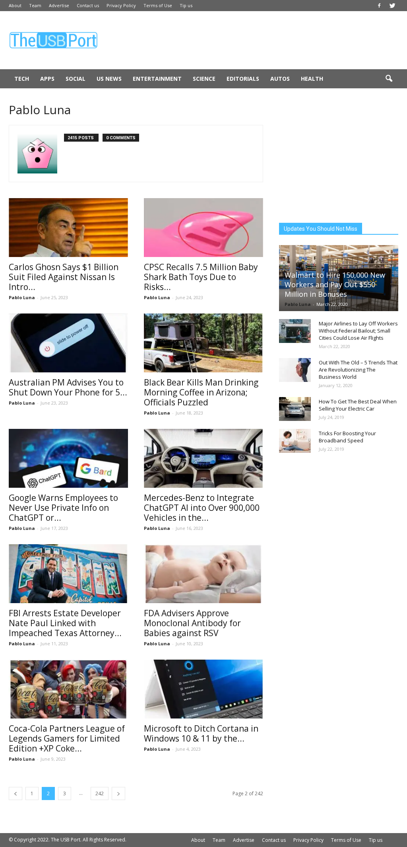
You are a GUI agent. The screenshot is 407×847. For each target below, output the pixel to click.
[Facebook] (379, 5)
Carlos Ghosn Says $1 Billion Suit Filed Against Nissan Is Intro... (63, 276)
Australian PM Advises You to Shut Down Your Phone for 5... (68, 387)
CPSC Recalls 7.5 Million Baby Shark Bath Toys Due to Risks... (201, 276)
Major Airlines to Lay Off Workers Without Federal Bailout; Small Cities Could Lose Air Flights (358, 330)
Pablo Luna (22, 297)
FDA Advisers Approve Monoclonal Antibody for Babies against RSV (192, 623)
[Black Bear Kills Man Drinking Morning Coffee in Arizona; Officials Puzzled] (203, 342)
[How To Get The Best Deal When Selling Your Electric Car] (295, 409)
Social (75, 78)
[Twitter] (392, 5)
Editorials (243, 78)
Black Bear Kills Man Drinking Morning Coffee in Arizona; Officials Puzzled (201, 392)
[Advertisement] (254, 40)
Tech (21, 78)
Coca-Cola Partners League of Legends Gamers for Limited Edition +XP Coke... (67, 738)
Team (35, 5)
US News (109, 78)
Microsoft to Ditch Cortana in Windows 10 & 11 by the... (201, 733)
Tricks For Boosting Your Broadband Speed (347, 437)
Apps (47, 78)
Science (204, 78)
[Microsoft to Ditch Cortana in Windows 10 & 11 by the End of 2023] (203, 689)
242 (99, 793)
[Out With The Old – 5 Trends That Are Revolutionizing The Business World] (295, 370)
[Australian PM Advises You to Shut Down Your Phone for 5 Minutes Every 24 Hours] (68, 342)
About (15, 5)
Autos (280, 78)
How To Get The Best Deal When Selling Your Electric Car (358, 405)
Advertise (59, 5)
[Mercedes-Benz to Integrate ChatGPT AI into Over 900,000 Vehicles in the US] (203, 458)
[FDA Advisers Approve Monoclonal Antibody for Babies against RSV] (203, 573)
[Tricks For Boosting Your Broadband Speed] (295, 441)
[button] (388, 78)
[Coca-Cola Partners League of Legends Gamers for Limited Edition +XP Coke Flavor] (68, 689)
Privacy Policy (121, 5)
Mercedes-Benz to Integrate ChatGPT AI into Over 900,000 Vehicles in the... (202, 507)
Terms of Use (157, 5)
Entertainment (157, 78)
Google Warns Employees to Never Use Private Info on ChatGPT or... (63, 507)
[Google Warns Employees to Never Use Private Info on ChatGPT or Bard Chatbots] (68, 458)
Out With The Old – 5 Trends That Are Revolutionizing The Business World (358, 369)
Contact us (88, 5)
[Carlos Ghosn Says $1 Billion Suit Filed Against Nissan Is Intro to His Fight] (68, 227)
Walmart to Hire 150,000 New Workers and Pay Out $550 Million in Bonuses (335, 284)
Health (312, 78)
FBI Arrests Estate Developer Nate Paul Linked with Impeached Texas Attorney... (65, 623)
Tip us (186, 5)
